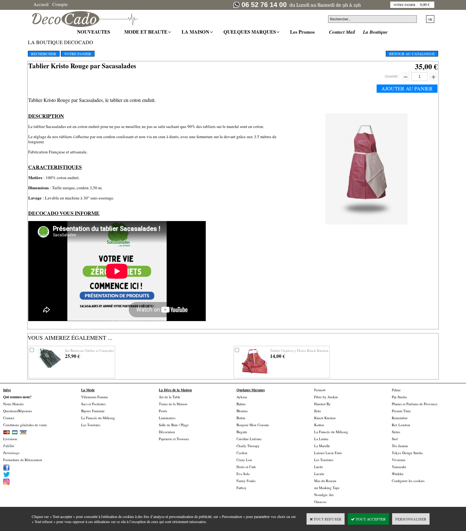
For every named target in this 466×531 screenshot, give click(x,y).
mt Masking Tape (327, 487)
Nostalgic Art (323, 494)
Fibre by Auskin (326, 396)
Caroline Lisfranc (249, 438)
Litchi (318, 466)
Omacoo (320, 501)
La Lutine (321, 438)
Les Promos (303, 31)
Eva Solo (243, 473)
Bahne (241, 403)
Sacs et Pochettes (93, 403)
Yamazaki (399, 466)
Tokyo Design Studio (407, 452)
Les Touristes (90, 424)
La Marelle (322, 445)
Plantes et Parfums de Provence (414, 403)
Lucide (319, 473)
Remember (400, 417)
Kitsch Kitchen (325, 417)
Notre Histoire (13, 403)
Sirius (396, 431)
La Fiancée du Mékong (98, 417)
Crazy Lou (244, 459)
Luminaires (167, 417)
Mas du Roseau (325, 480)
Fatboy (241, 487)
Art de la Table (169, 396)
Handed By (322, 403)
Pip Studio (399, 396)
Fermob (320, 389)
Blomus (242, 410)
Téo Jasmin (400, 445)
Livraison (10, 438)
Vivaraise (398, 459)
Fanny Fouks (246, 480)
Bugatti (241, 431)
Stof (395, 438)
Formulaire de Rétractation (22, 459)
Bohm (240, 417)
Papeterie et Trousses (174, 438)
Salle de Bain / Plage (174, 424)
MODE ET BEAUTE (146, 31)
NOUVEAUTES (94, 31)
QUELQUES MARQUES (250, 31)
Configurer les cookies (408, 480)
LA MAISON (196, 31)
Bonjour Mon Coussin (252, 424)
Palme (396, 389)
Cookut (241, 452)
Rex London (401, 424)
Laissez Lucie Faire (328, 452)
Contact (8, 417)
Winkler (398, 473)
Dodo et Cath (246, 466)
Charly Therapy (248, 445)
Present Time (401, 410)
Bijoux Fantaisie (93, 410)
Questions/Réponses (17, 410)
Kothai (319, 424)
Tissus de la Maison (173, 403)
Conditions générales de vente (25, 424)
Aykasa (241, 396)
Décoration (167, 431)
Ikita (317, 410)
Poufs (163, 410)
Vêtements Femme (94, 396)
